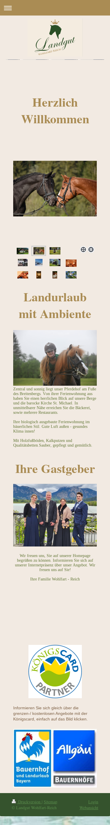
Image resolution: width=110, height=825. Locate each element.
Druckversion (29, 801)
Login (93, 801)
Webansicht (88, 807)
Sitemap (50, 801)
